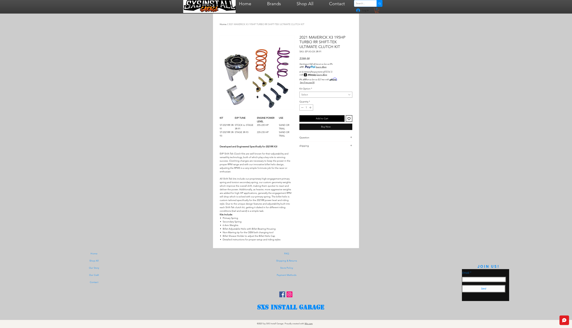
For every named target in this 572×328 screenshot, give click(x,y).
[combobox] (325, 95)
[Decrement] (302, 107)
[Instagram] (289, 294)
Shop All (94, 260)
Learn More (321, 67)
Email (465, 272)
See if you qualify (307, 82)
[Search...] (379, 3)
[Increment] (310, 107)
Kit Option (305, 88)
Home (223, 24)
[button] (377, 10)
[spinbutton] (306, 107)
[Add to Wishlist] (349, 118)
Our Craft (94, 275)
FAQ (286, 253)
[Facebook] (282, 294)
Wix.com (309, 323)
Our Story (94, 267)
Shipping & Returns (286, 260)
